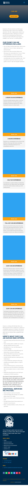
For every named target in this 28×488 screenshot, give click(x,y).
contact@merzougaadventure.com (13, 467)
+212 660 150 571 (8, 460)
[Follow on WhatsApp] (6, 473)
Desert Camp (7, 447)
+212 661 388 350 (7, 462)
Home (5, 440)
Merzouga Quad (8, 442)
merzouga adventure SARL (16, 479)
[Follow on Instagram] (9, 473)
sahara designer (18, 482)
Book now (14, 16)
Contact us (7, 448)
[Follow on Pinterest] (19, 473)
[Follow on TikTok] (17, 473)
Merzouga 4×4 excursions (10, 445)
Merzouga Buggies (8, 443)
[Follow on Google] (14, 473)
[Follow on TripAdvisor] (12, 473)
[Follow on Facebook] (4, 473)
